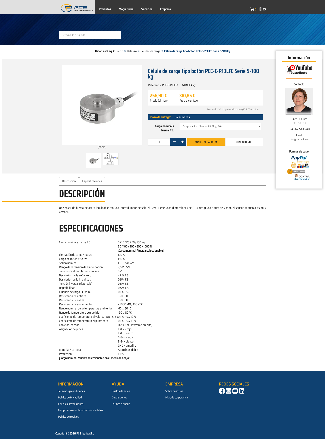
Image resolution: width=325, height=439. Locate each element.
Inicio (120, 51)
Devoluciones (119, 397)
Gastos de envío (121, 391)
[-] (174, 142)
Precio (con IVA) (188, 101)
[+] (182, 142)
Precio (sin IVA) (159, 101)
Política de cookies (68, 416)
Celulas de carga (150, 51)
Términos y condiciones (71, 391)
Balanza (132, 51)
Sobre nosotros (174, 391)
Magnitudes (126, 9)
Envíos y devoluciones (71, 404)
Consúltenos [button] (244, 142)
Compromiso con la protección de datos (80, 410)
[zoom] (102, 147)
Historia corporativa (176, 397)
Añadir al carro (205, 142)
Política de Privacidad (70, 397)
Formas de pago (121, 404)
